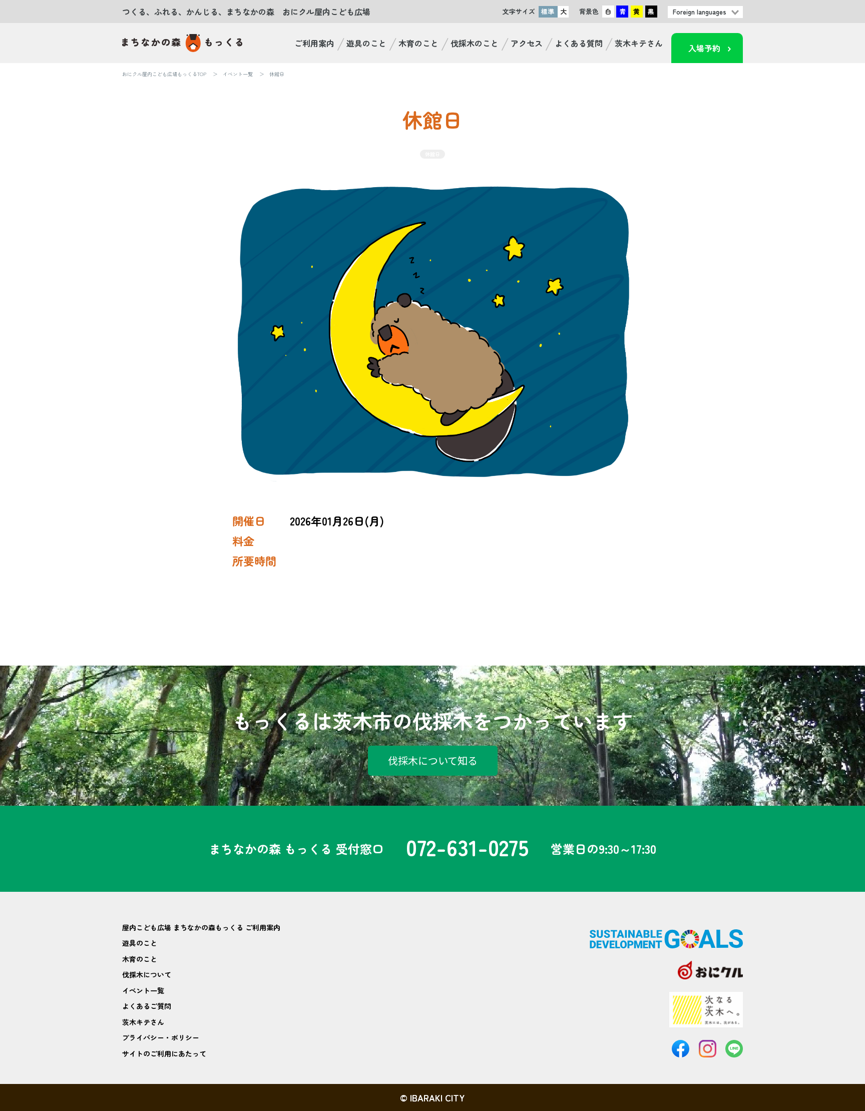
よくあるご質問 (146, 1006)
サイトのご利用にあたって (164, 1053)
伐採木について (146, 974)
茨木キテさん (639, 43)
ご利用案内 (314, 43)
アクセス (527, 43)
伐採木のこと (475, 43)
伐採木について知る (433, 760)
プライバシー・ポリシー (160, 1037)
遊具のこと (366, 43)
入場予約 (704, 48)
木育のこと (418, 43)
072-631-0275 (467, 849)
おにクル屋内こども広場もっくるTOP (164, 74)
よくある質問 (579, 43)
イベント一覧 (238, 74)
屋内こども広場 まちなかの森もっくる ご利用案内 (201, 927)
